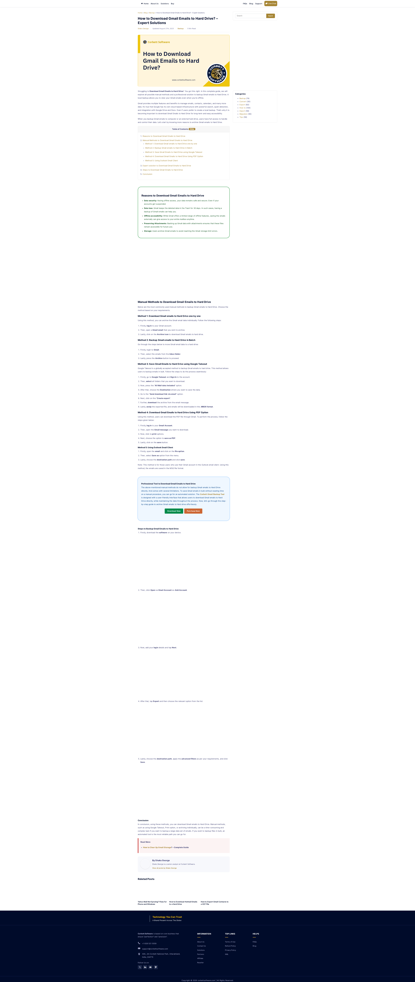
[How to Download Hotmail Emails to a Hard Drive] (183, 891)
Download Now (174, 511)
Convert (242, 101)
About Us (155, 3)
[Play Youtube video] (184, 271)
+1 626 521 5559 (149, 943)
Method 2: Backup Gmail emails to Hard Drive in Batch (168, 148)
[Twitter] (140, 967)
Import (242, 111)
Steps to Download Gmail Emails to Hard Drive (163, 170)
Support (258, 3)
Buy (172, 3)
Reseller (200, 963)
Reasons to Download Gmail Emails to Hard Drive (164, 136)
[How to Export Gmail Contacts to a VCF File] (215, 891)
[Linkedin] (145, 967)
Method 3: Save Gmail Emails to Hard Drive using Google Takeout (173, 152)
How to (242, 108)
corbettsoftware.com (207, 980)
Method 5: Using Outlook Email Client (161, 160)
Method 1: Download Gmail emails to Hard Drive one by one (171, 144)
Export (242, 105)
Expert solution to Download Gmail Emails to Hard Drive (167, 166)
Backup (181, 29)
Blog (251, 3)
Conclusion (147, 174)
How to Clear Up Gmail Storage (157, 847)
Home (146, 3)
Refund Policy (230, 946)
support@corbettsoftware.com (155, 949)
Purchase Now (193, 511)
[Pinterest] (156, 967)
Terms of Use (230, 942)
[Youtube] (150, 967)
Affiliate (200, 958)
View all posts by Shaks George (164, 868)
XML (226, 954)
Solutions (165, 3)
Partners (200, 954)
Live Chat (272, 3)
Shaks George (143, 29)
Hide (192, 129)
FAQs (245, 3)
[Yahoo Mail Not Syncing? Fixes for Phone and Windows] (152, 891)
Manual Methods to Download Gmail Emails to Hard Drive (167, 140)
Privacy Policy (230, 950)
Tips (241, 117)
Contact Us (201, 946)
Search (270, 16)
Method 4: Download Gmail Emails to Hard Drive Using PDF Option (174, 156)
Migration (243, 114)
